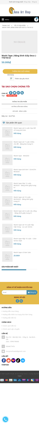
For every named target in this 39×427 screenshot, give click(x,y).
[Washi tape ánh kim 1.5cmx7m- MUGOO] (7, 173)
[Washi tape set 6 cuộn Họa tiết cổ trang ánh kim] (7, 132)
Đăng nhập (27, 2)
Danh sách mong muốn (16, 2)
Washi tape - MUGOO (21, 156)
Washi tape (12, 96)
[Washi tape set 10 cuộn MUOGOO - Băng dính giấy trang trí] (7, 201)
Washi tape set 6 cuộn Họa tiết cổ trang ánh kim (25, 129)
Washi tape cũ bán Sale (22, 252)
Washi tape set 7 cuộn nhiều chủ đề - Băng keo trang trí (24, 143)
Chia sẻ (5, 93)
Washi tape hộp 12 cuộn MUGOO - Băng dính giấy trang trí (25, 185)
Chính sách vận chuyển (11, 329)
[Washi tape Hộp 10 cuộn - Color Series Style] (7, 243)
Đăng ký (34, 2)
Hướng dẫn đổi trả (9, 318)
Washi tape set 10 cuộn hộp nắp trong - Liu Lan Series (24, 226)
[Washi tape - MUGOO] (7, 160)
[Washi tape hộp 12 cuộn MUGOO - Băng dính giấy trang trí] (7, 187)
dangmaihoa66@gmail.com (16, 351)
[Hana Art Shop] (19, 10)
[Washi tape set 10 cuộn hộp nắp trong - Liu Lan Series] (7, 229)
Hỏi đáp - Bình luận (20, 111)
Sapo (19, 376)
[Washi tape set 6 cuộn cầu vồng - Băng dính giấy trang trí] (7, 215)
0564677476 (10, 346)
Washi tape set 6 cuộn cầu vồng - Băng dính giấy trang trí (25, 212)
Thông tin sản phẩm (19, 102)
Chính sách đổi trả (9, 326)
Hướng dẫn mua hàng (19, 106)
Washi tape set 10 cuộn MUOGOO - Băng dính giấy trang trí (23, 199)
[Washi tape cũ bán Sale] (7, 256)
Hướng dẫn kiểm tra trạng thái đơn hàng (17, 314)
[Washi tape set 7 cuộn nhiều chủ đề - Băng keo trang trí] (7, 146)
